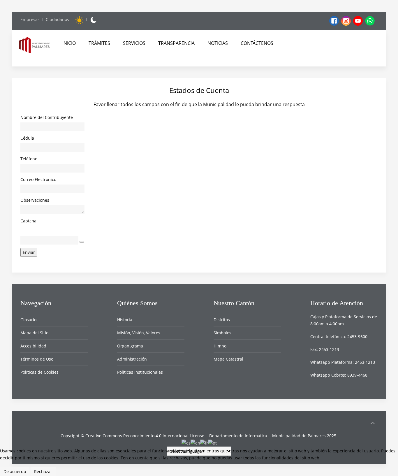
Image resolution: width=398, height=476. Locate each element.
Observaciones (34, 200)
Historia (124, 319)
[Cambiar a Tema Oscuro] (93, 20)
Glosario (28, 319)
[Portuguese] (212, 442)
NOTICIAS (217, 43)
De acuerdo (14, 471)
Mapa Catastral (228, 359)
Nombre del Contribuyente (46, 117)
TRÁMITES (99, 43)
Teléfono (28, 158)
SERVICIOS (134, 43)
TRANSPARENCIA (176, 43)
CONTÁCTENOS (257, 43)
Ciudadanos (57, 19)
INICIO (69, 43)
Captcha (28, 221)
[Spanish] (186, 442)
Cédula (27, 138)
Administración (132, 359)
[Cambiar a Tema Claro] (79, 20)
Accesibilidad (33, 346)
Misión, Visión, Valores (138, 333)
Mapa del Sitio (34, 333)
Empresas (30, 19)
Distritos (222, 319)
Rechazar (43, 471)
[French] (204, 442)
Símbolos (222, 333)
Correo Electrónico (38, 179)
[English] (195, 442)
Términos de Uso (36, 359)
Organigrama (130, 346)
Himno (220, 346)
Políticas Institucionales (140, 372)
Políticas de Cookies (39, 372)
